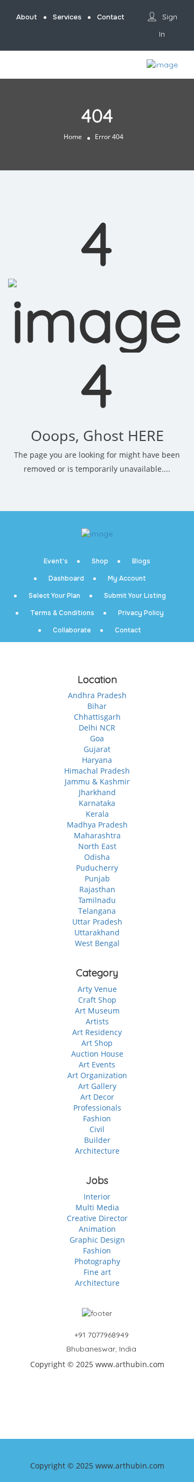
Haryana (97, 760)
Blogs (141, 561)
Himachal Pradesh (97, 771)
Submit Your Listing (135, 595)
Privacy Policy (141, 613)
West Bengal (97, 943)
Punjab (97, 878)
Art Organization (97, 1075)
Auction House (97, 1054)
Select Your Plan (54, 595)
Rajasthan (97, 889)
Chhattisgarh (97, 717)
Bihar (97, 706)
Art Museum (97, 1010)
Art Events (97, 1064)
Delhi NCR (97, 727)
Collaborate (72, 630)
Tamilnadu (97, 900)
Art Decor (97, 1097)
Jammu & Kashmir (97, 781)
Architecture (97, 1151)
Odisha (97, 857)
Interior (97, 1196)
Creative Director (97, 1218)
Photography (97, 1261)
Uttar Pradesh (97, 921)
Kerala (97, 814)
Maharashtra (97, 835)
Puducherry (97, 868)
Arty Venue (97, 989)
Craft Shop (97, 1000)
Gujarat (97, 749)
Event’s (56, 561)
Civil (97, 1129)
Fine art (97, 1272)
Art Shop (97, 1043)
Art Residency (97, 1032)
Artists (97, 1021)
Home (73, 136)
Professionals (97, 1107)
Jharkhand (97, 792)
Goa (97, 738)
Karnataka (97, 803)
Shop (100, 561)
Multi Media (97, 1207)
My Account (127, 578)
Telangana (97, 911)
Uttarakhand (97, 932)
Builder (97, 1140)
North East (97, 846)
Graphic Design (97, 1240)
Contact (128, 630)
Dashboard (66, 578)
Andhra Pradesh (97, 695)
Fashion (97, 1118)
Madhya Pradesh (97, 824)
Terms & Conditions (62, 613)
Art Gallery (97, 1086)
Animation (97, 1229)
